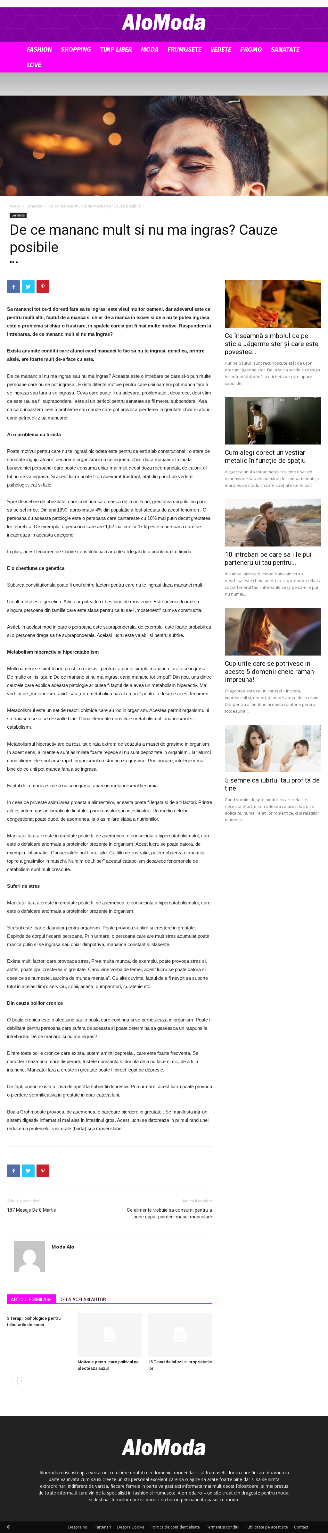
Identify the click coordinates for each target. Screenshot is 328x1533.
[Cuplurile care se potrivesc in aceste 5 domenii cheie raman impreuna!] (273, 631)
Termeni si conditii (222, 1527)
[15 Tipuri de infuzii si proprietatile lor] (180, 1335)
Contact (301, 1527)
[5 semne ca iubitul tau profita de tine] (273, 748)
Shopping (76, 49)
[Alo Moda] (164, 21)
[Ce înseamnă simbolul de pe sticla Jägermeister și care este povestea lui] (273, 304)
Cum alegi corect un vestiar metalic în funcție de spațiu (265, 456)
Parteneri (102, 1527)
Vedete (220, 49)
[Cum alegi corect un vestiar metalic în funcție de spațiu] (273, 421)
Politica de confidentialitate (175, 1527)
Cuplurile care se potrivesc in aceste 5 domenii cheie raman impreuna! (269, 671)
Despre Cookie (130, 1527)
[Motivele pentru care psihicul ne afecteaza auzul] (109, 1335)
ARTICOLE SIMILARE (31, 1299)
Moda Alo (63, 1246)
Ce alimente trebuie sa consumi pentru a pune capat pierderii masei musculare (169, 1213)
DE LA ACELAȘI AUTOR (83, 1299)
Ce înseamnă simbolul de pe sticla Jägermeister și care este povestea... (271, 344)
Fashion (39, 49)
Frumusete (184, 49)
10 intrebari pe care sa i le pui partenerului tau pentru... (268, 558)
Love (34, 65)
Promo (251, 49)
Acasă (15, 206)
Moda (150, 49)
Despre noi (78, 1527)
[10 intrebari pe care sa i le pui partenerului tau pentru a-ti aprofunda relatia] (273, 522)
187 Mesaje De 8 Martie (31, 1210)
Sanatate (285, 49)
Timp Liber (116, 49)
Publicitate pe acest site (266, 1527)
